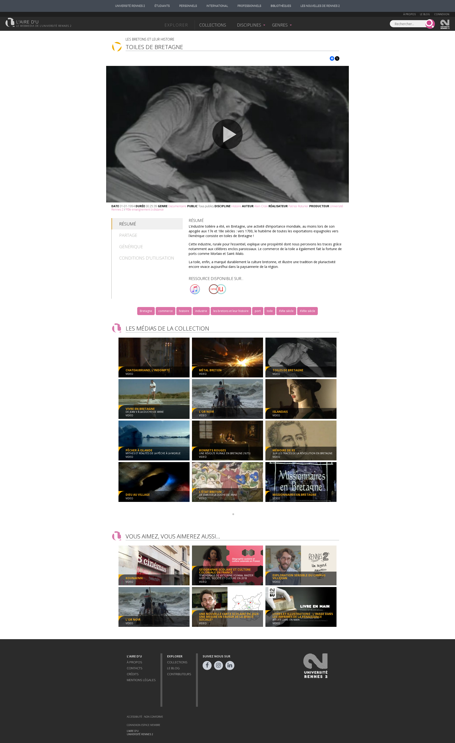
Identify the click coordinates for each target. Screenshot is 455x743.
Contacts (134, 668)
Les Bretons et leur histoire (150, 39)
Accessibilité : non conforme (145, 716)
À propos (409, 14)
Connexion (441, 14)
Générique (131, 246)
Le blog (425, 14)
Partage (128, 235)
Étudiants (162, 6)
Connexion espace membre (143, 725)
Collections (212, 25)
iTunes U (195, 289)
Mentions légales (141, 680)
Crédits (133, 674)
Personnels (188, 6)
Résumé (127, 224)
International (217, 6)
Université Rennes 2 (130, 6)
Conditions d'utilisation (146, 258)
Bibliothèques (281, 6)
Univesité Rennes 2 (445, 24)
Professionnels (249, 6)
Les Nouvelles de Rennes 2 (320, 6)
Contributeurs (179, 674)
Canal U (217, 289)
